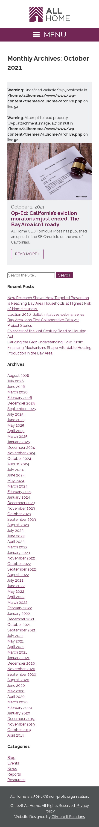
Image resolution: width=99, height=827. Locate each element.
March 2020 (17, 702)
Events (13, 763)
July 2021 (15, 636)
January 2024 (18, 497)
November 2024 (21, 453)
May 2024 (15, 481)
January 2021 (18, 658)
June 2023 (16, 536)
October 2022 (19, 564)
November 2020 (21, 669)
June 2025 (16, 420)
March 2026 (17, 392)
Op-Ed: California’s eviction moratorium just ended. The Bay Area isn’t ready (45, 218)
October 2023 (19, 514)
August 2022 (18, 575)
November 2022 (21, 558)
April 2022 (15, 597)
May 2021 (15, 641)
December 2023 (21, 503)
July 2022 (15, 580)
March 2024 (17, 486)
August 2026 (18, 375)
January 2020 (18, 713)
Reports (14, 774)
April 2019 (15, 735)
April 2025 (15, 431)
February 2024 (19, 492)
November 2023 (21, 508)
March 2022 (17, 602)
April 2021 (15, 647)
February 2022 (19, 608)
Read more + (27, 254)
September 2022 (21, 569)
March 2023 (17, 547)
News (12, 769)
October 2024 (19, 458)
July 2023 (15, 530)
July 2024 (15, 469)
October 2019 (19, 730)
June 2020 (16, 685)
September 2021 (21, 630)
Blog (11, 758)
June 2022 (16, 586)
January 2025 (18, 442)
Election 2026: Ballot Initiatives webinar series (45, 314)
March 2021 (17, 652)
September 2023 (21, 519)
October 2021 (19, 624)
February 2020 (19, 707)
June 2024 (16, 475)
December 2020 (21, 663)
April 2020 (16, 696)
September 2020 (21, 674)
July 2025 (15, 414)
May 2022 (15, 591)
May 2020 (15, 691)
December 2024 (21, 447)
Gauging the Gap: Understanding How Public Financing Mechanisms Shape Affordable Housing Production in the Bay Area (49, 347)
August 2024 (18, 464)
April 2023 (15, 541)
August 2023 (18, 525)
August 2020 (18, 680)
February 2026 (19, 398)
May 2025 (15, 425)
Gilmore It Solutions (68, 817)
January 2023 (18, 552)
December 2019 (21, 719)
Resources (16, 780)
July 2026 (15, 381)
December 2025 (21, 403)
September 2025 (21, 409)
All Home (49, 14)
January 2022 (18, 613)
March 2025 (17, 436)
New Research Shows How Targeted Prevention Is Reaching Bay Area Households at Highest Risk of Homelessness (49, 303)
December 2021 (20, 619)
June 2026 (16, 386)
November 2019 (21, 724)
